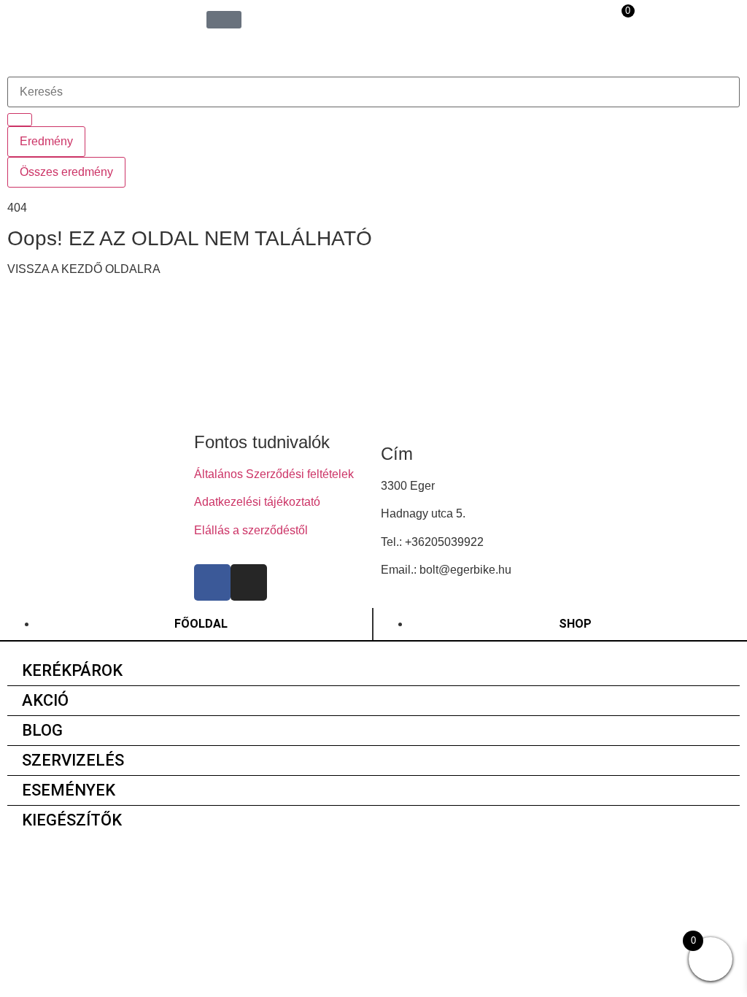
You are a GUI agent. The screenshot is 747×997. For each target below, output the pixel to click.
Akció (45, 700)
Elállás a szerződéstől (251, 530)
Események (68, 790)
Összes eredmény (66, 172)
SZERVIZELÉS (73, 760)
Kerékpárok (72, 670)
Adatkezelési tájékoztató (257, 502)
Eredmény (46, 141)
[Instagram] (249, 582)
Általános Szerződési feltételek (274, 474)
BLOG (42, 730)
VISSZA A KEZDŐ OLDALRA (83, 269)
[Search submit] (19, 119)
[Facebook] (212, 582)
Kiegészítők (72, 820)
